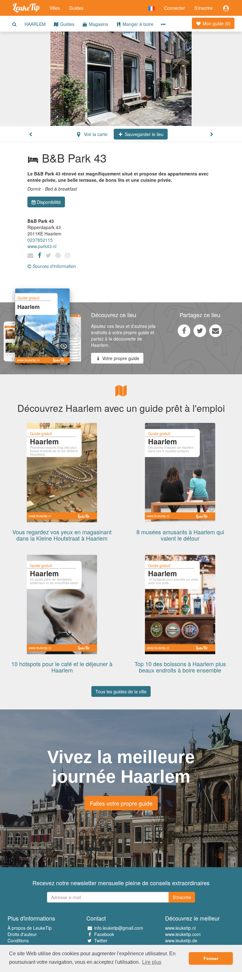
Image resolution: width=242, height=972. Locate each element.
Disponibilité (49, 202)
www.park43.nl (41, 246)
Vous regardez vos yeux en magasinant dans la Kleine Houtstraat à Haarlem (62, 535)
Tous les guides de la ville (121, 691)
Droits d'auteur (22, 934)
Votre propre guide (120, 358)
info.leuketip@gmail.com (118, 928)
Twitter (100, 940)
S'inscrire (203, 8)
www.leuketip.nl (180, 928)
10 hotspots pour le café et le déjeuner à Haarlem (61, 667)
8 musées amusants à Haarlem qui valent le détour (180, 535)
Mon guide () (216, 23)
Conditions (18, 940)
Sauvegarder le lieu (144, 134)
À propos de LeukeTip (30, 928)
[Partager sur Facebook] (184, 330)
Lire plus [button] (151, 962)
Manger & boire (137, 24)
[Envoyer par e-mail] (215, 330)
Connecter (174, 8)
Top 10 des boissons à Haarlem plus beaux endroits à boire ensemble (180, 667)
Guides (76, 8)
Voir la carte (95, 134)
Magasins (98, 24)
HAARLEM (35, 24)
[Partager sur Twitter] (199, 330)
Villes (54, 8)
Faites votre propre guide (121, 803)
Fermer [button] (211, 958)
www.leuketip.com (183, 934)
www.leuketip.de (181, 940)
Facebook (104, 934)
